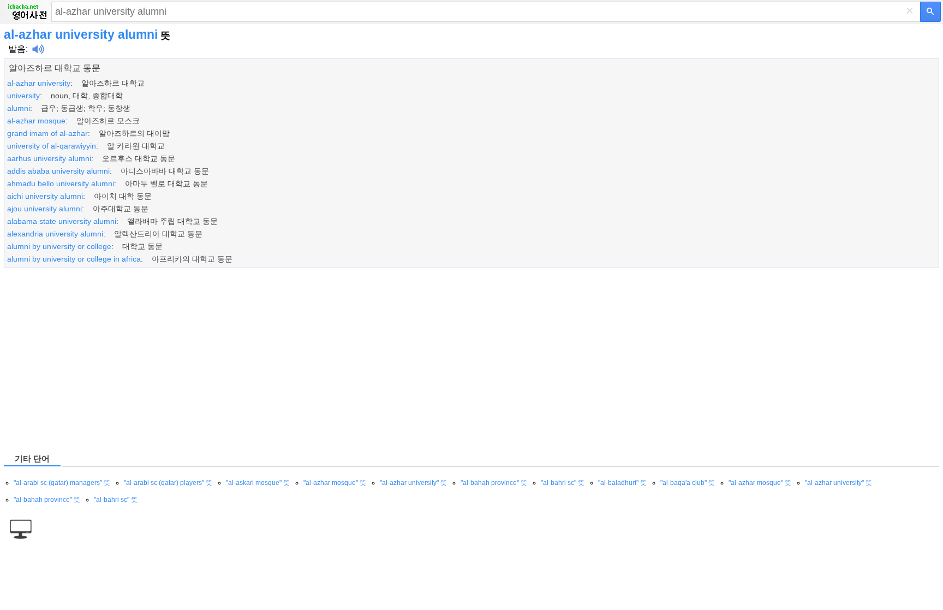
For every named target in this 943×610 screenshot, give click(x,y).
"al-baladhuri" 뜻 (622, 483)
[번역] (930, 12)
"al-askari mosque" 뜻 (258, 483)
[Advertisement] (331, 359)
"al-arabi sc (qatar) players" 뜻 (168, 483)
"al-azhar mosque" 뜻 (334, 483)
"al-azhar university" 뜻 (413, 483)
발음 (17, 49)
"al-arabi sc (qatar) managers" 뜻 (62, 483)
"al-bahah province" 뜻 (494, 483)
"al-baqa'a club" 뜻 (687, 483)
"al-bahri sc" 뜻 (562, 483)
